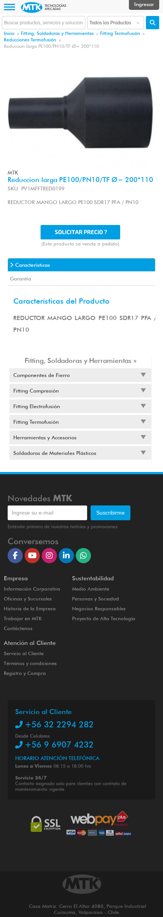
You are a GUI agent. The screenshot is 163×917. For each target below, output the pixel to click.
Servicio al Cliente (24, 653)
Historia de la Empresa (30, 608)
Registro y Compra (25, 673)
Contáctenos (18, 628)
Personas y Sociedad (95, 598)
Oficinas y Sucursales (28, 598)
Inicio (9, 33)
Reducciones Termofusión (30, 40)
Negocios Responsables (99, 608)
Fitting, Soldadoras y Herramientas (57, 33)
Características (32, 265)
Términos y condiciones (30, 663)
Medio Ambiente (90, 589)
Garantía (20, 279)
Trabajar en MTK (23, 618)
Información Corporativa (32, 589)
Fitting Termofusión (120, 33)
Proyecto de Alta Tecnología (103, 618)
